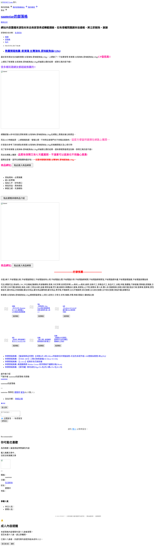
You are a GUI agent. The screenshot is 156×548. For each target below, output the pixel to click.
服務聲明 (98, 516)
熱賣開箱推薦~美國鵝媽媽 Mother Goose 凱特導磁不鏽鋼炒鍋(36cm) (33, 364)
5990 (13, 306)
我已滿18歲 (5, 544)
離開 (12, 544)
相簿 (6, 37)
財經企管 (19, 399)
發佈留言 (4, 421)
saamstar (4, 379)
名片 (6, 42)
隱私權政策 (89, 516)
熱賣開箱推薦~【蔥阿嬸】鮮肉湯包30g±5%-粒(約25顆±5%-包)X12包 (33, 367)
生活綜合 (18, 33)
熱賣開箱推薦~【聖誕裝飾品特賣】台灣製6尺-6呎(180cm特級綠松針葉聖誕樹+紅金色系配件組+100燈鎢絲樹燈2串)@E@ (55, 356)
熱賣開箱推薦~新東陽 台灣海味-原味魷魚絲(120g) (32, 51)
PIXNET (62, 516)
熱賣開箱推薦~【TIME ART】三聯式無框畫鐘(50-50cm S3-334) (31, 359)
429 (13, 337)
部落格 (7, 39)
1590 (55, 335)
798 (38, 304)
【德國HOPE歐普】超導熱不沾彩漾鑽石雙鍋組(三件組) (61, 339)
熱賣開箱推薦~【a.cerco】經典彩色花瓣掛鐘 (23, 362)
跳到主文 (4, 22)
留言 (22, 392)
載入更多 (4, 407)
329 (64, 306)
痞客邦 (17, 392)
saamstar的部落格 (14, 16)
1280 (38, 337)
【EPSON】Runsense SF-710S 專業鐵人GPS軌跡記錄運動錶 (18, 310)
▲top (3, 403)
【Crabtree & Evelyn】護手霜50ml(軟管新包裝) (69, 310)
